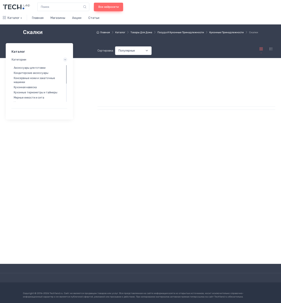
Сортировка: (105, 50)
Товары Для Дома (141, 32)
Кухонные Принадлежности (226, 32)
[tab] (271, 49)
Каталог (13, 18)
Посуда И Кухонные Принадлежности (181, 32)
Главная (38, 18)
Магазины (57, 18)
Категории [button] (18, 59)
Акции (76, 18)
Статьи (93, 18)
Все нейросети (108, 7)
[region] (39, 83)
